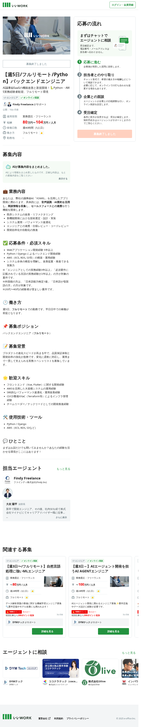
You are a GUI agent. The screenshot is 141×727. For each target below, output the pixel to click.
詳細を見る (47, 631)
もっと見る (63, 469)
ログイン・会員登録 (122, 4)
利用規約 (58, 718)
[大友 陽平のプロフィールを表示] (7, 493)
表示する (63, 178)
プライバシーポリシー (78, 718)
